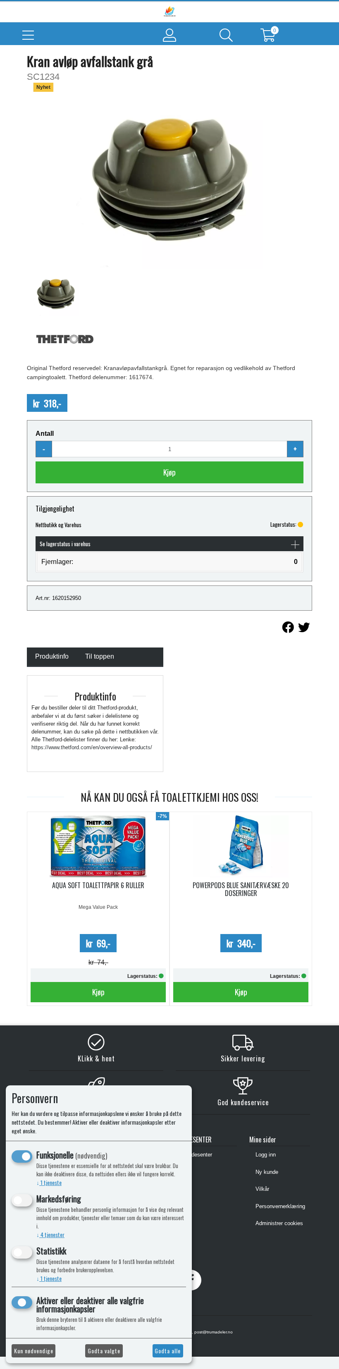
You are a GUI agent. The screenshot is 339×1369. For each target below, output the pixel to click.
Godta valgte (104, 1350)
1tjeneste (49, 1182)
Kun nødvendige (33, 1350)
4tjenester (50, 1234)
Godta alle (168, 1350)
